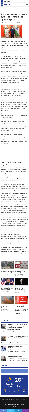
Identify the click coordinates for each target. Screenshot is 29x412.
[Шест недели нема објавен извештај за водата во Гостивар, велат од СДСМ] (21, 265)
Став (21, 358)
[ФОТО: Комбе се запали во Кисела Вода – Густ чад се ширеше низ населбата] (7, 265)
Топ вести (25, 358)
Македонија (17, 329)
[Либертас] (6, 4)
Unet (14, 402)
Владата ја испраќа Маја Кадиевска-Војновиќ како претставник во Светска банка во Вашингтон (17, 338)
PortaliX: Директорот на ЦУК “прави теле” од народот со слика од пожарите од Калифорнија (17, 326)
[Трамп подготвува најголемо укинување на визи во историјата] (7, 281)
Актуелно (12, 329)
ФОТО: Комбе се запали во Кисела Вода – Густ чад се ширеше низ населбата (7, 271)
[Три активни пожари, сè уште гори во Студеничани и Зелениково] (7, 300)
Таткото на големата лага (14, 356)
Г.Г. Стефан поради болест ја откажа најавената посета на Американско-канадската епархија (21, 289)
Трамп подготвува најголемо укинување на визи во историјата (7, 288)
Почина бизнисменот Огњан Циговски (15, 347)
